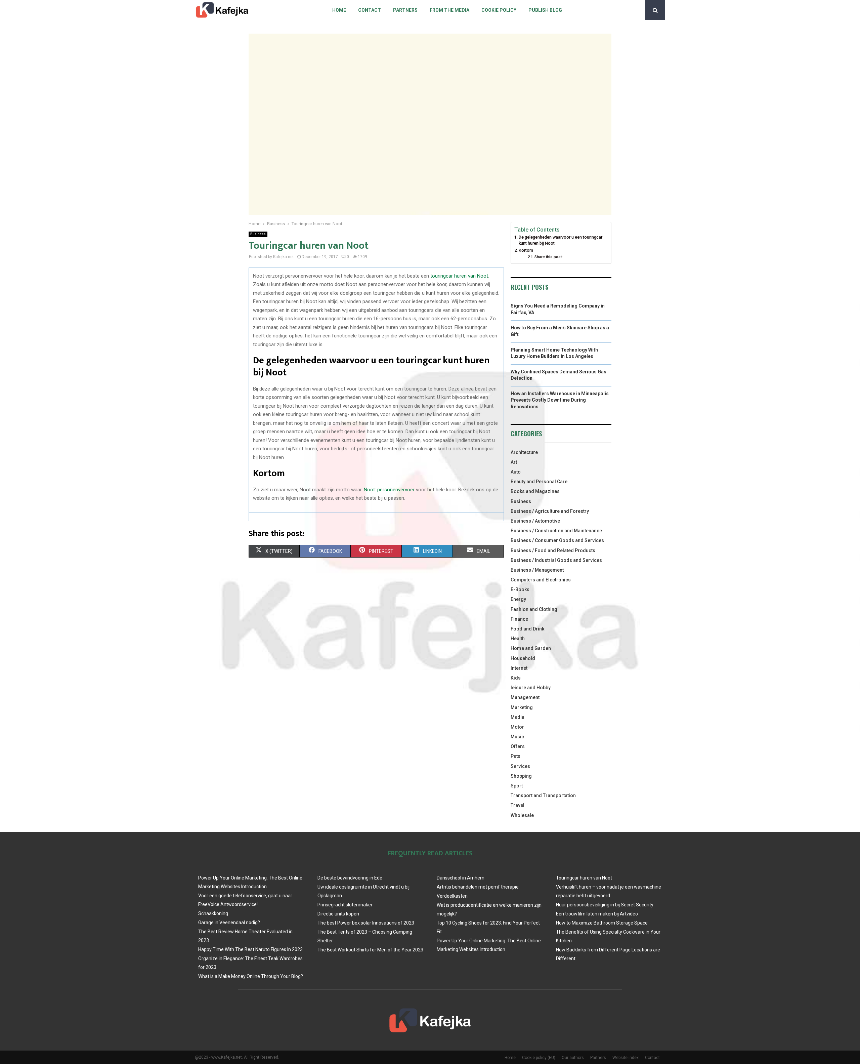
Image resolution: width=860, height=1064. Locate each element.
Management (525, 697)
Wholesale (522, 815)
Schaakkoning (213, 913)
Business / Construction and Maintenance (556, 530)
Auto (516, 472)
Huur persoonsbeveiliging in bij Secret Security (604, 904)
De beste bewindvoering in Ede (349, 878)
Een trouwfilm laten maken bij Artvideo (597, 913)
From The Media (449, 10)
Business (258, 234)
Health (518, 638)
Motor (517, 727)
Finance (519, 619)
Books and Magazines (535, 491)
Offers (518, 746)
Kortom (526, 250)
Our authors (573, 1057)
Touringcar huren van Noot (584, 878)
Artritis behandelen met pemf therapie (478, 887)
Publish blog (545, 10)
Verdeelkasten (452, 896)
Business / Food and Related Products (553, 550)
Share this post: (548, 256)
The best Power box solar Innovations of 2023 (365, 923)
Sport (517, 785)
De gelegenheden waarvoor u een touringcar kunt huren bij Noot (560, 240)
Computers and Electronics (541, 579)
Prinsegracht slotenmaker (345, 904)
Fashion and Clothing (534, 609)
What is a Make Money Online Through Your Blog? (250, 976)
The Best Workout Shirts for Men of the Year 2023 (370, 949)
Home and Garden (531, 648)
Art (514, 462)
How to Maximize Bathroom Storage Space (602, 923)
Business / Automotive (535, 521)
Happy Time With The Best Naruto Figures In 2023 (250, 949)
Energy (518, 599)
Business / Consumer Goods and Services (557, 540)
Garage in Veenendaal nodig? (229, 922)
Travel (517, 805)
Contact (369, 10)
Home (339, 10)
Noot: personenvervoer (389, 490)
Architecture (524, 452)
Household (523, 658)
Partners (405, 10)
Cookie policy (498, 10)
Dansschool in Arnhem (460, 878)
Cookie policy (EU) (538, 1057)
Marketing (522, 707)
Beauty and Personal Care (539, 481)
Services (520, 766)
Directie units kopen (338, 913)
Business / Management (537, 570)
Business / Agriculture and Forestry (550, 511)
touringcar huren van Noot (459, 276)
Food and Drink (527, 628)
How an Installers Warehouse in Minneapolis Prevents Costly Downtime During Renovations (560, 400)
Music (517, 736)
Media (517, 717)
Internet (519, 668)
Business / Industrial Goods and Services (556, 560)
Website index (625, 1057)
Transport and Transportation (543, 795)
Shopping (521, 776)
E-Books (520, 589)
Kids (516, 678)
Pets (515, 756)
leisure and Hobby (531, 687)
